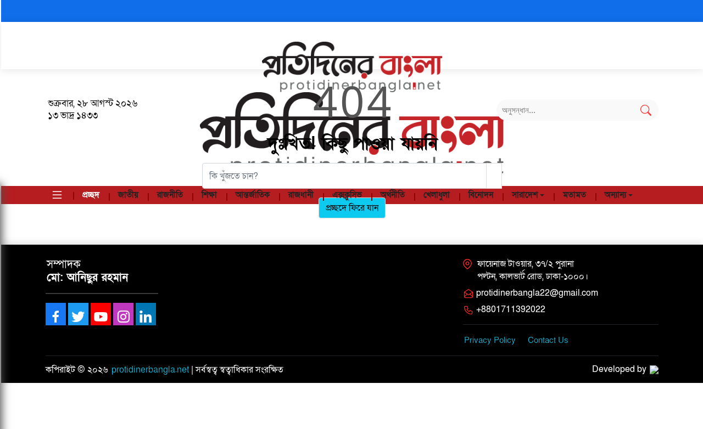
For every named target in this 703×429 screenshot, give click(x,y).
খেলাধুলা (436, 194)
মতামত (574, 194)
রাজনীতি (170, 194)
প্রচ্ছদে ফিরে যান (352, 208)
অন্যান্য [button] (615, 194)
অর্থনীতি (393, 194)
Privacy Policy (490, 340)
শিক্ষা (209, 194)
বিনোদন (480, 194)
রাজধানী (301, 194)
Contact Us (548, 340)
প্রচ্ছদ (90, 194)
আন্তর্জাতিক (253, 194)
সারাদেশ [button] (525, 194)
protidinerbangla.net (150, 370)
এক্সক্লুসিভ (347, 194)
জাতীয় (128, 194)
